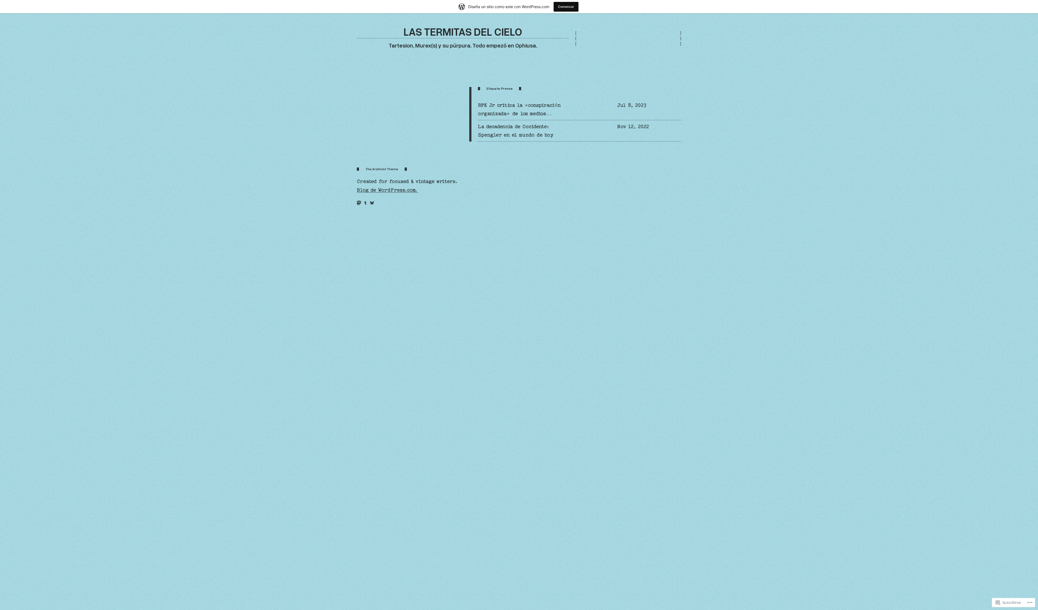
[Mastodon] (359, 203)
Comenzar (566, 7)
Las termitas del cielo (463, 31)
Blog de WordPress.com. (387, 190)
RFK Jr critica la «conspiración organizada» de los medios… (519, 109)
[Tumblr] (365, 203)
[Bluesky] (372, 203)
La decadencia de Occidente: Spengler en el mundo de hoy (515, 130)
